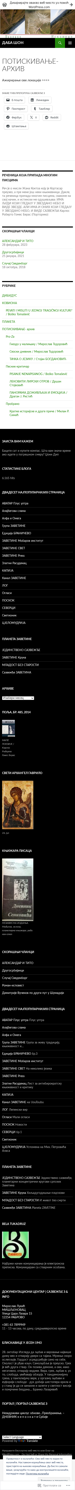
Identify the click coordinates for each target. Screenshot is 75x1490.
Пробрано (12, 404)
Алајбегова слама (14, 511)
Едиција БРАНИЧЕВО (16, 533)
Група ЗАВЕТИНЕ (13, 526)
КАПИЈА (7, 570)
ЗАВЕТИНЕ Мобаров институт (22, 540)
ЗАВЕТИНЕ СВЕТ (13, 548)
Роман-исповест (13, 985)
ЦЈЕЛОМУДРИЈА (13, 623)
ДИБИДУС (9, 295)
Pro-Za (10, 336)
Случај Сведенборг (15, 263)
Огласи (7, 593)
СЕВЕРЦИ (8, 608)
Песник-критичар (17, 366)
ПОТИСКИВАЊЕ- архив (18, 329)
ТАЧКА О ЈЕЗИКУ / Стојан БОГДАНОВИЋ (38, 359)
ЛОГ (5, 585)
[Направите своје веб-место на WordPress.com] (37, 4)
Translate (32, 1441)
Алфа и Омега (11, 518)
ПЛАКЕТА (8, 321)
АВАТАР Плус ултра (15, 503)
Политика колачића (37, 1473)
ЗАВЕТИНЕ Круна (14, 657)
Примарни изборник (70, 43)
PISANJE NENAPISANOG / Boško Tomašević (38, 374)
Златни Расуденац (14, 563)
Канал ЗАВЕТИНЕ (14, 578)
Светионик (9, 615)
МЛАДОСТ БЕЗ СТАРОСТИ (20, 665)
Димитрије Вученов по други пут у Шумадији (33, 993)
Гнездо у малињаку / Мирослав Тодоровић (39, 344)
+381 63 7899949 (13, 1324)
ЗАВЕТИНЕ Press (13, 555)
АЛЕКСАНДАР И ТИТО (17, 241)
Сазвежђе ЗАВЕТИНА (16, 672)
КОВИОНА (9, 303)
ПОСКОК (8, 600)
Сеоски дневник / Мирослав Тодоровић (36, 351)
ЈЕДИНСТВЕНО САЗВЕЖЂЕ (21, 650)
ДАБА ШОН (13, 43)
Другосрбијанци (13, 252)
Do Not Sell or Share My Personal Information (47, 1454)
